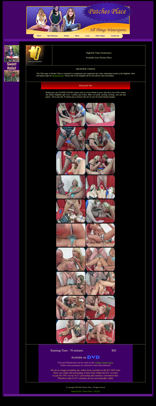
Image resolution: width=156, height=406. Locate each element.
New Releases (52, 36)
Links (87, 36)
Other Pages (100, 36)
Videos (66, 36)
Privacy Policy (88, 391)
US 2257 (97, 391)
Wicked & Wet (57, 76)
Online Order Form (104, 362)
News (77, 36)
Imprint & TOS (76, 391)
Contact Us (115, 36)
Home (39, 36)
